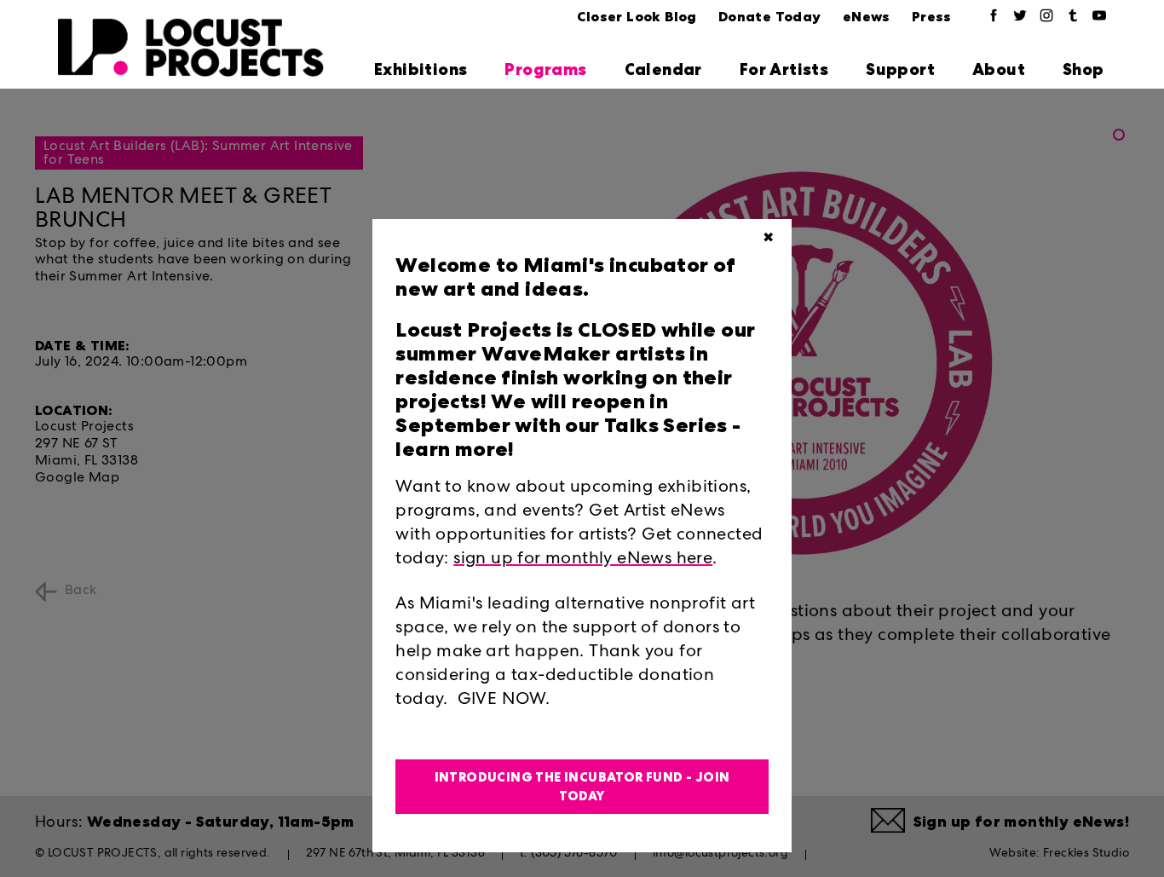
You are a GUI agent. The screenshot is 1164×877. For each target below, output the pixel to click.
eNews (866, 17)
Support (900, 69)
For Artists (784, 69)
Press (932, 17)
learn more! (454, 449)
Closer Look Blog (636, 17)
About (998, 69)
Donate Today (769, 17)
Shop (1083, 69)
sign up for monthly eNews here (582, 559)
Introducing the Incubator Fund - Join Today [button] (582, 787)
